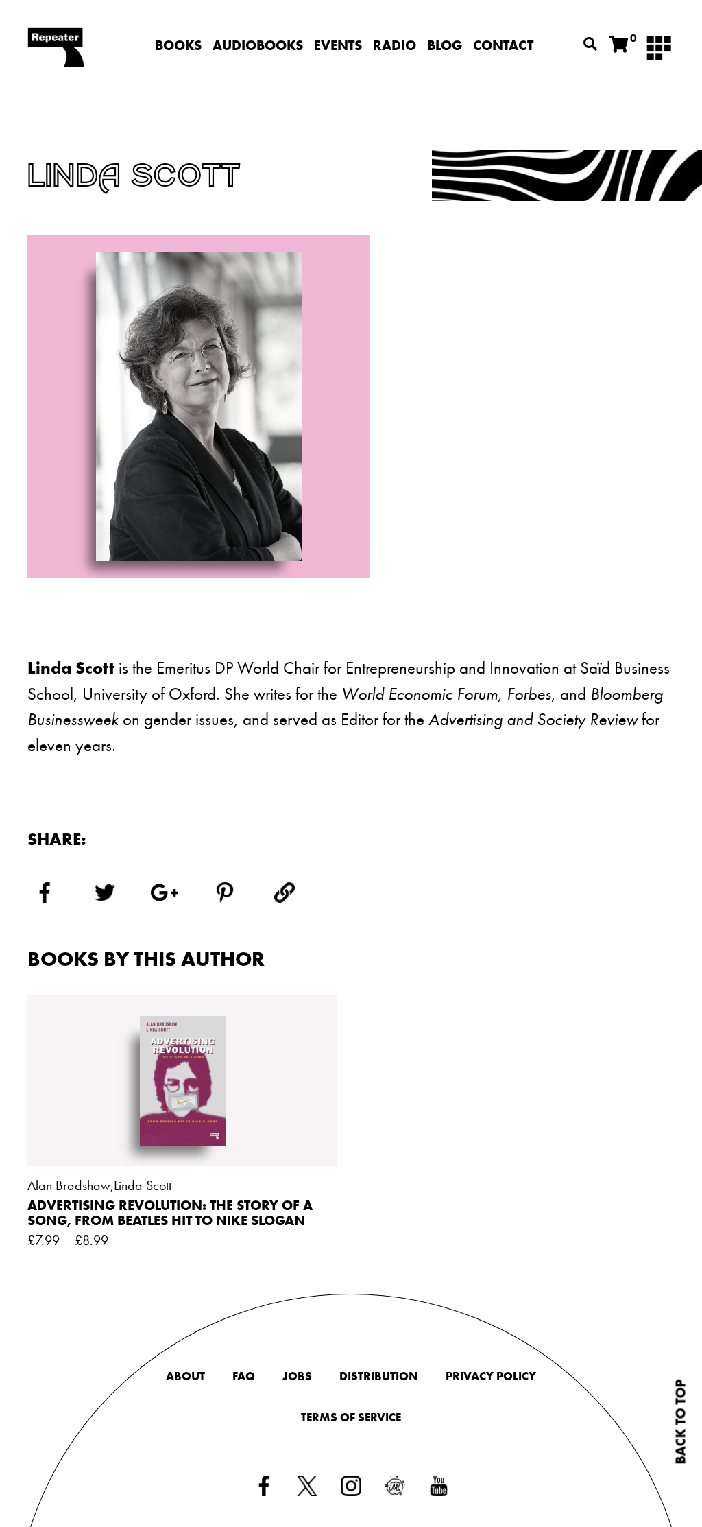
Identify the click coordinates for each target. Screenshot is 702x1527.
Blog (444, 45)
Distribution (378, 1376)
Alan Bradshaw (68, 1185)
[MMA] (658, 46)
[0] (618, 45)
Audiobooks (258, 45)
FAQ (243, 1376)
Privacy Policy (491, 1376)
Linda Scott (142, 1185)
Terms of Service (351, 1417)
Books (178, 45)
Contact (503, 45)
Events (338, 45)
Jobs (297, 1376)
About (185, 1376)
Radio (394, 45)
